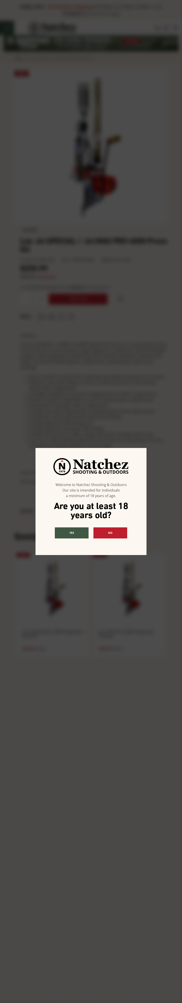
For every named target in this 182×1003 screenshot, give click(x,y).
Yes (71, 533)
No (110, 533)
